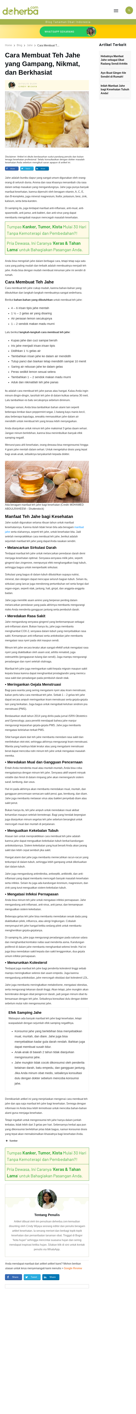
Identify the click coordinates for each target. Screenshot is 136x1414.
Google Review (73, 1268)
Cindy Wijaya (28, 87)
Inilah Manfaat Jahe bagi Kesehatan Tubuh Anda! (115, 89)
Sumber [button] (13, 1141)
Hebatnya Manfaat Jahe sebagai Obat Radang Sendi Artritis (114, 60)
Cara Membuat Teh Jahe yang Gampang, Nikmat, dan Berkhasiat (42, 63)
